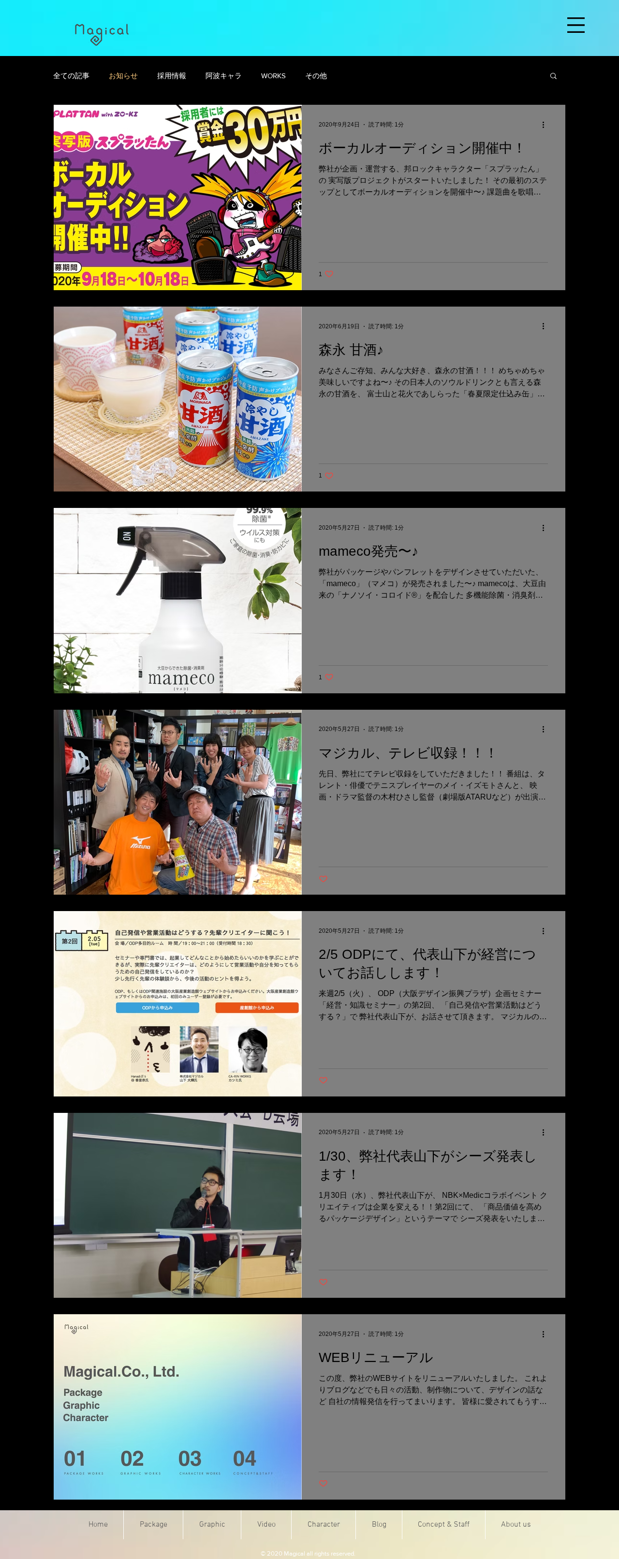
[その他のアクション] (546, 124)
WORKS (273, 75)
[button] (576, 25)
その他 (316, 75)
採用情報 (171, 75)
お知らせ (123, 75)
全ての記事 (71, 75)
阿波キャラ (224, 75)
